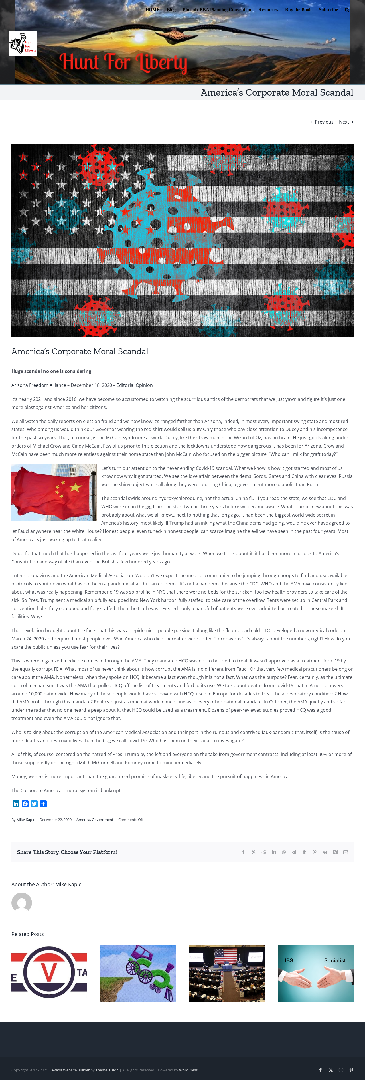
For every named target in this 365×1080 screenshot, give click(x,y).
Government (102, 819)
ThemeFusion (107, 1070)
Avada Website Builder (71, 1070)
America (83, 819)
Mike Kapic (26, 819)
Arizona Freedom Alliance (38, 385)
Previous (324, 122)
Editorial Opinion (135, 385)
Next (344, 122)
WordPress (188, 1070)
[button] (347, 9)
